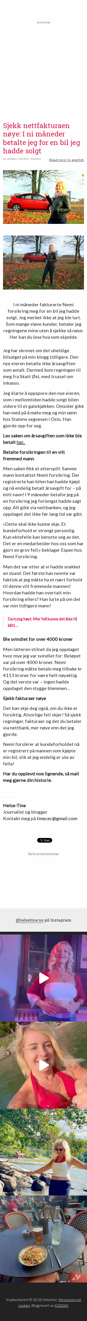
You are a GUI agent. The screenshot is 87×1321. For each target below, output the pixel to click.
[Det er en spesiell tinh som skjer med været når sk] (43, 1064)
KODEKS (61, 1305)
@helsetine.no (30, 920)
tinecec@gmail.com (57, 818)
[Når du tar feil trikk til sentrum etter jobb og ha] (43, 1238)
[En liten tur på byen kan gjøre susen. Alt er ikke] (43, 977)
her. (21, 442)
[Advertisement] (43, 68)
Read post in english (66, 160)
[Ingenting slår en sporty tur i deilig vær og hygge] (43, 1151)
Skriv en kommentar (43, 854)
